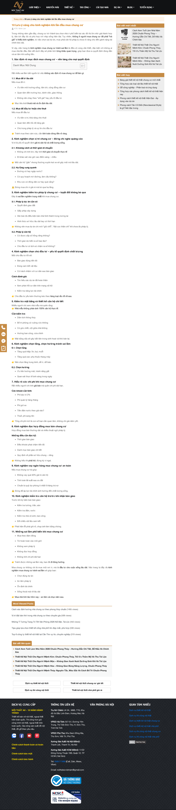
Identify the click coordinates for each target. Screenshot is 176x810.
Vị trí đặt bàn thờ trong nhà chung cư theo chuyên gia (36, 615)
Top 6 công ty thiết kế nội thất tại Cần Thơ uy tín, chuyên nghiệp (41, 634)
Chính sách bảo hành (22, 759)
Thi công (84, 7)
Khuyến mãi (52, 7)
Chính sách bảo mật (22, 753)
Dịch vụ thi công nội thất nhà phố (144, 737)
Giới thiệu (34, 7)
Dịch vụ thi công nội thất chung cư (145, 731)
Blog (130, 7)
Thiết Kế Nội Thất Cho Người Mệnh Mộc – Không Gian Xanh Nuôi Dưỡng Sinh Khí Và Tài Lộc (61, 661)
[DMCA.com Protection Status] (146, 742)
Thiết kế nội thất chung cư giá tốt (87, 683)
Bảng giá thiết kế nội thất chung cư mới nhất (140, 80)
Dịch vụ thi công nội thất (37, 690)
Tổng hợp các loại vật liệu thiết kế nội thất (139, 84)
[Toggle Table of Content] (81, 65)
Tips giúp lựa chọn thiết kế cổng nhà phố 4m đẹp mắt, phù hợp (40, 628)
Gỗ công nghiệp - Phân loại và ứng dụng (138, 87)
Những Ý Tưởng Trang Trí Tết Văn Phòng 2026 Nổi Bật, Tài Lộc (40, 622)
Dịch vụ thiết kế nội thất (36, 683)
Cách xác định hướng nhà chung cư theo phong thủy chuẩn (39, 609)
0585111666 (59, 761)
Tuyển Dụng (146, 7)
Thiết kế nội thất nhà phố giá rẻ (87, 690)
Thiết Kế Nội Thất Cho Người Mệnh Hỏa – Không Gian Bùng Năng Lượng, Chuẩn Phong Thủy (61, 666)
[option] (37, 687)
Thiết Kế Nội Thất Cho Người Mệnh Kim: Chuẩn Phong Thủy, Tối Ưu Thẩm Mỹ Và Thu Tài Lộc (61, 656)
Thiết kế (68, 7)
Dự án (117, 7)
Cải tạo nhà (102, 7)
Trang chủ (18, 19)
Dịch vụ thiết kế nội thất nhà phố (144, 726)
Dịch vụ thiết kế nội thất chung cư (144, 721)
